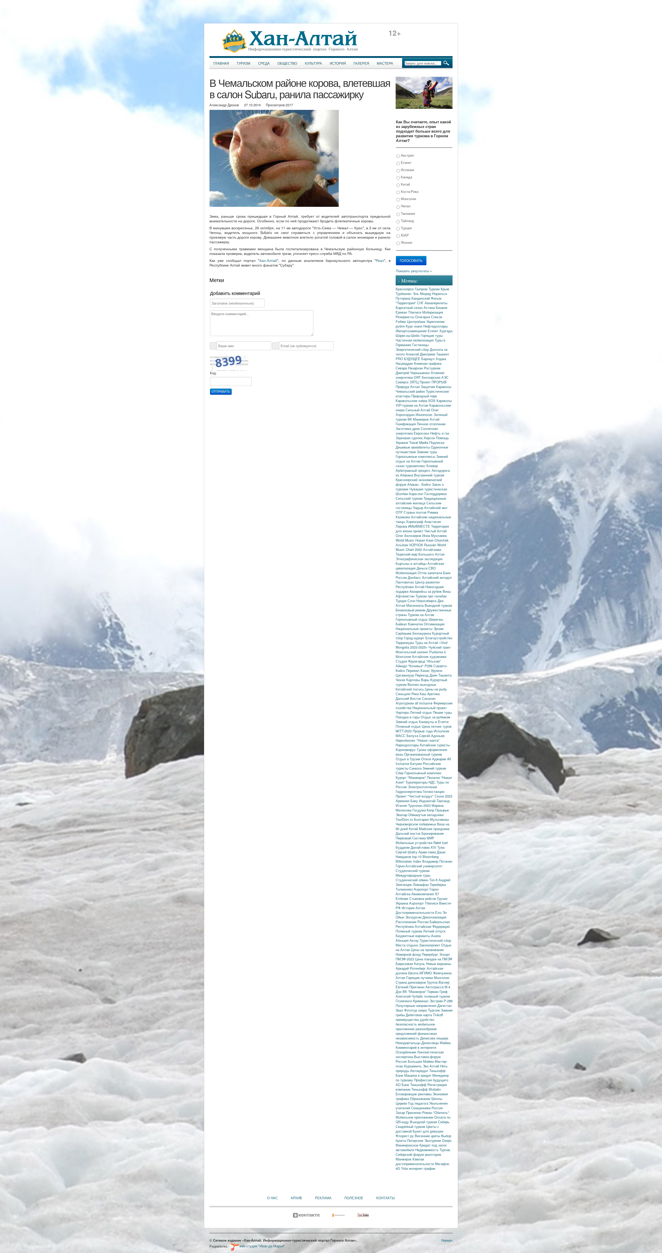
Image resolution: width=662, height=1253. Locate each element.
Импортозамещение (412, 330)
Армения (403, 800)
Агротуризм (405, 703)
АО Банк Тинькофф (411, 1084)
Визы (447, 591)
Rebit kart (440, 842)
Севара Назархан (410, 368)
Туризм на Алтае (421, 614)
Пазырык (442, 810)
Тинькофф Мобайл (426, 1089)
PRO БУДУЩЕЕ (408, 358)
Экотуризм (433, 1140)
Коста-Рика (409, 191)
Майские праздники (434, 828)
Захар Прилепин (409, 1112)
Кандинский (421, 298)
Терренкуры (405, 642)
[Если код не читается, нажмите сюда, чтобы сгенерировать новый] (229, 363)
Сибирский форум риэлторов (418, 1154)
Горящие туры (432, 335)
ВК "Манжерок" (415, 991)
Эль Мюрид (422, 293)
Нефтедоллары (435, 326)
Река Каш (419, 693)
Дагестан (444, 1005)
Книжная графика (427, 363)
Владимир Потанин (437, 861)
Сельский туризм (410, 498)
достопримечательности (415, 1163)
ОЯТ (418, 377)
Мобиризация (432, 312)
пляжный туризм (437, 996)
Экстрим (437, 1000)
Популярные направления (416, 1005)
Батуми (416, 763)
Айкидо (402, 665)
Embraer (402, 898)
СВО (432, 568)
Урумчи (436, 670)
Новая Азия (424, 540)
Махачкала (415, 605)
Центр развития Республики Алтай (418, 584)
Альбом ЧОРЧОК (410, 544)
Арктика (433, 693)
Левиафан (421, 884)
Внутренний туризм (429, 475)
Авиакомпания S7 (425, 893)
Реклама (323, 1198)
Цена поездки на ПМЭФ (433, 958)
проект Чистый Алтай (430, 530)
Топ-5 (434, 879)
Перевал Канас (418, 670)
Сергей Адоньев (432, 735)
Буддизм (403, 847)
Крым (445, 288)
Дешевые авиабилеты (413, 447)
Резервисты (405, 316)
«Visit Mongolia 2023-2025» (422, 645)
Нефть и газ (439, 433)
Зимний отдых (407, 721)
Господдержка (435, 493)
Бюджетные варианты (413, 935)
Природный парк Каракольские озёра (416, 398)
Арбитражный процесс (414, 470)
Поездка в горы (408, 717)
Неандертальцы (409, 1042)
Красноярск (405, 288)
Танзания (407, 213)
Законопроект (430, 945)
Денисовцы (431, 1042)
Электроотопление (422, 786)
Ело (438, 912)
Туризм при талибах (431, 596)
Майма (445, 1042)
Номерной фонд (409, 954)
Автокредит (419, 1070)
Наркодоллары (408, 744)
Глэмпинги (404, 1000)
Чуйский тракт (439, 647)
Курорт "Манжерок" (411, 777)
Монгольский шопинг (412, 651)
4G (398, 1168)
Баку (414, 800)
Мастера (385, 63)
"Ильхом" (433, 661)
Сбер (400, 772)
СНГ (421, 302)
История (338, 63)
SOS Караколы (440, 400)
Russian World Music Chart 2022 (421, 547)
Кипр (431, 810)
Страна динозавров (411, 982)
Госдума (419, 810)
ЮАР (404, 235)
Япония (406, 242)
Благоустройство (438, 637)
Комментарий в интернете (416, 1047)
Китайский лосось (410, 689)
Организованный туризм (423, 754)
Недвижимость (427, 1149)
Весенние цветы (428, 1135)
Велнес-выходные (422, 684)
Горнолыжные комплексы (416, 456)
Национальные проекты (414, 628)
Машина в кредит (418, 1075)
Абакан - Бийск (419, 484)
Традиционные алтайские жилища (421, 500)
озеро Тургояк (429, 1010)
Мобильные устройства (414, 842)
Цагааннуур (405, 675)
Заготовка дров (408, 428)
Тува (441, 847)
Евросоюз (422, 433)
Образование (420, 1098)
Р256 (429, 665)
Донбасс (415, 577)
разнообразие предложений (416, 1031)
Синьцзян (403, 693)
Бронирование (433, 833)
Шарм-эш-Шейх (408, 335)
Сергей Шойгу (407, 851)
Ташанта (445, 675)
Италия (402, 805)
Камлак (418, 1159)
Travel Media (419, 442)
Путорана (403, 298)
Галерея (361, 63)
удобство (427, 1019)
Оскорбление (406, 1052)
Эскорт (444, 954)
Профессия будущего (431, 1079)
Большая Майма (421, 1061)
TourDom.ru (405, 819)
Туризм (243, 63)
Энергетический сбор (413, 349)
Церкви (402, 1103)
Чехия (401, 679)
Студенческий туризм (413, 870)
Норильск (439, 293)
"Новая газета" (428, 740)
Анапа (436, 935)
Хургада (445, 330)
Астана (430, 307)
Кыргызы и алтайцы (411, 563)
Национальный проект (429, 707)
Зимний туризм (434, 768)
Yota (405, 1168)
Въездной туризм (424, 1121)
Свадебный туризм (411, 1126)
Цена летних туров (437, 726)
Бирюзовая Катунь (411, 963)
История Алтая (413, 907)
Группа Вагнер (438, 982)
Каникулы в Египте (434, 721)
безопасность (407, 1024)
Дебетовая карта (419, 1014)
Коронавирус (406, 749)
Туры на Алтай (427, 642)
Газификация (406, 423)
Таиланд (443, 800)
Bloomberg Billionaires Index (417, 859)
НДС (432, 782)
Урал (400, 1010)
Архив (296, 1198)
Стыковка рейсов (423, 898)
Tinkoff (438, 1014)
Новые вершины (438, 963)
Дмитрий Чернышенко (413, 372)
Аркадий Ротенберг (411, 968)
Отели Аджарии (434, 758)
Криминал (421, 1000)
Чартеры (403, 712)
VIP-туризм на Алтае (412, 405)
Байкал (402, 623)
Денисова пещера (434, 1038)
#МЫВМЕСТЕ (419, 526)
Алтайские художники (429, 656)
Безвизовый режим (411, 609)
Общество (287, 63)
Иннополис (425, 414)
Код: (213, 373)
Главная (221, 63)
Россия (437, 1107)
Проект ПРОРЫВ (433, 381)
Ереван (402, 312)
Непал (405, 205)
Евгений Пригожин (410, 986)
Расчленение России (413, 921)
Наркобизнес (406, 740)
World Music (405, 540)
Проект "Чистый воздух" (415, 796)
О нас (272, 1198)
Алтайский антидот (437, 577)
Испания (407, 169)
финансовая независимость (416, 1036)
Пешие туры (442, 712)
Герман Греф (437, 991)
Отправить (221, 391)
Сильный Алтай (418, 409)
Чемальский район (411, 391)
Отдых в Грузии (408, 758)
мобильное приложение (415, 1026)
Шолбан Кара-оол (410, 493)
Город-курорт (414, 637)
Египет (405, 162)
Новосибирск (427, 600)
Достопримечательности (415, 912)
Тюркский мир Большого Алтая (420, 554)
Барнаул (428, 358)
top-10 (417, 856)
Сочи (412, 600)
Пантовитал (405, 582)
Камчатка (416, 623)
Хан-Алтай (268, 260)
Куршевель (413, 1066)
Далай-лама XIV (424, 847)
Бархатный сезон (410, 307)
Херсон (430, 437)
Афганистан (406, 596)
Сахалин (428, 698)
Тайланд (407, 220)
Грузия (442, 898)
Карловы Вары (418, 679)
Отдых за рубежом (435, 717)
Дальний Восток (409, 698)
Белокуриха (422, 633)
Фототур (411, 1010)
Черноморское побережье (416, 824)
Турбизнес (404, 293)
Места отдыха (407, 945)
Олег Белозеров (409, 535)
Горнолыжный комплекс (423, 772)
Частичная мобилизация (415, 340)
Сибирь (443, 1121)
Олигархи (423, 316)
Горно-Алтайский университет (419, 865)
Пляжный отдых (409, 726)
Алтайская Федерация (432, 926)
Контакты (385, 1198)
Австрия (407, 155)
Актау (415, 940)
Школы (436, 1098)
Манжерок (404, 1159)
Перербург (430, 954)
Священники (421, 1107)
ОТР (400, 512)
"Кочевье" (416, 665)
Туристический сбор (435, 940)
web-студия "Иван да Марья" (262, 1245)
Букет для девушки (428, 1131)
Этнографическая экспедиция (419, 558)
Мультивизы (439, 819)
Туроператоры (416, 782)
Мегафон (442, 1163)
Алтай (434, 419)
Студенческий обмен (412, 879)
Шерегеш (436, 619)
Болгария (422, 819)
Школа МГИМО (420, 972)
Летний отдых (421, 712)
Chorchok (441, 540)
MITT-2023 (404, 730)
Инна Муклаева (434, 535)
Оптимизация (434, 623)
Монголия (408, 198)
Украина (402, 903)
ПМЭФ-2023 (405, 958)
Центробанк (416, 321)
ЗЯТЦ (415, 381)
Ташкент (442, 354)
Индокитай (428, 800)
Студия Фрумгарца (411, 661)
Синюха (416, 768)
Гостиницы (420, 344)
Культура (313, 63)
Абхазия (403, 940)
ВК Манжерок (419, 419)
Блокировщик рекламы (414, 1093)
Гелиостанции (433, 791)
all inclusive (424, 703)
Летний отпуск (434, 931)
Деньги (422, 568)
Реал (380, 260)
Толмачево (405, 889)
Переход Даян (426, 675)
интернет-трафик (422, 1168)
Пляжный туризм (409, 931)
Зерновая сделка (410, 437)
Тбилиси (415, 312)
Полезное (353, 1198)
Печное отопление (431, 423)
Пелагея (434, 777)
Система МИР (423, 838)
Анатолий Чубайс (410, 996)
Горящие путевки (420, 977)
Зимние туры (427, 451)
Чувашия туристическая (428, 489)
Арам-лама (427, 851)
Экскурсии (414, 917)
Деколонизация (434, 917)
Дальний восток (409, 833)
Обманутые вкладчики (425, 814)
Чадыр (418, 507)
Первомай (404, 838)
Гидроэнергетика (409, 791)
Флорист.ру (405, 1135)
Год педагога (418, 1103)
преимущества (408, 1019)
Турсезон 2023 (420, 805)
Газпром (421, 288)
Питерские (415, 1140)
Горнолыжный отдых (412, 619)
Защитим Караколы (436, 386)
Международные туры (413, 875)
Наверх (447, 1240)
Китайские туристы (435, 744)
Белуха (413, 735)
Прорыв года (423, 730)
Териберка (438, 884)
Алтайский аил (435, 507)
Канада (406, 176)
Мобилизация (407, 572)
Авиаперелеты (436, 302)
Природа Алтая (408, 386)
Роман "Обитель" (435, 1112)
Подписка (436, 442)
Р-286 (448, 1000)
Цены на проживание (427, 949)
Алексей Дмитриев (421, 354)
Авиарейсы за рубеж (426, 591)
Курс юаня (414, 326)
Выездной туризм (438, 605)
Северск (403, 381)
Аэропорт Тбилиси (424, 903)
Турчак (445, 1149)
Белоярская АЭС (435, 377)
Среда (264, 63)
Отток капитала (430, 572)
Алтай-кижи (432, 549)
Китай (405, 184)
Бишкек (441, 307)
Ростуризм (432, 368)
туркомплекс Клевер (421, 465)
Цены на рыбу (436, 689)
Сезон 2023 (443, 796)
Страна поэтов (415, 512)
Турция (406, 227)
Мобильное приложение (415, 1117)
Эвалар (402, 814)
